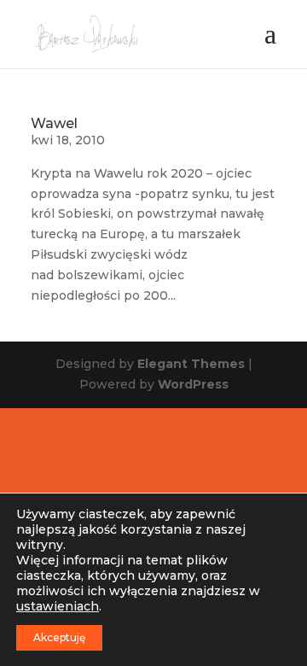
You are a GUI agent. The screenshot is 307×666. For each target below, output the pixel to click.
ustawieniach (57, 606)
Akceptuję (59, 637)
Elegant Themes (191, 363)
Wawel (54, 123)
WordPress (193, 384)
